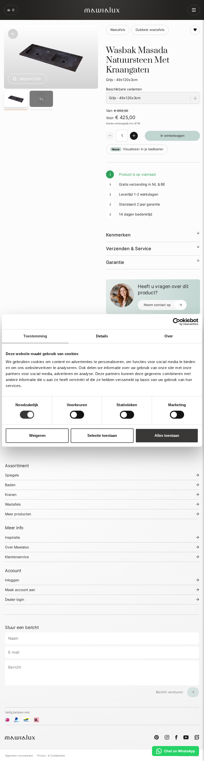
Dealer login (14, 599)
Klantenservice (17, 557)
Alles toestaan (166, 435)
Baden (10, 485)
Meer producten (18, 514)
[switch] (77, 415)
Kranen (10, 494)
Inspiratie (12, 537)
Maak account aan (20, 590)
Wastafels (13, 504)
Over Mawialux (17, 547)
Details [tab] (102, 336)
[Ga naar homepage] (102, 9)
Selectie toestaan (102, 435)
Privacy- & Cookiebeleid (51, 755)
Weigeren (37, 435)
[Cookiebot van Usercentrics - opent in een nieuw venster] (176, 321)
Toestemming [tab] (35, 336)
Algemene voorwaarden (19, 755)
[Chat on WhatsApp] (175, 751)
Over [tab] (168, 336)
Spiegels (12, 475)
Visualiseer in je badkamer (137, 149)
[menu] (194, 10)
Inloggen (12, 580)
